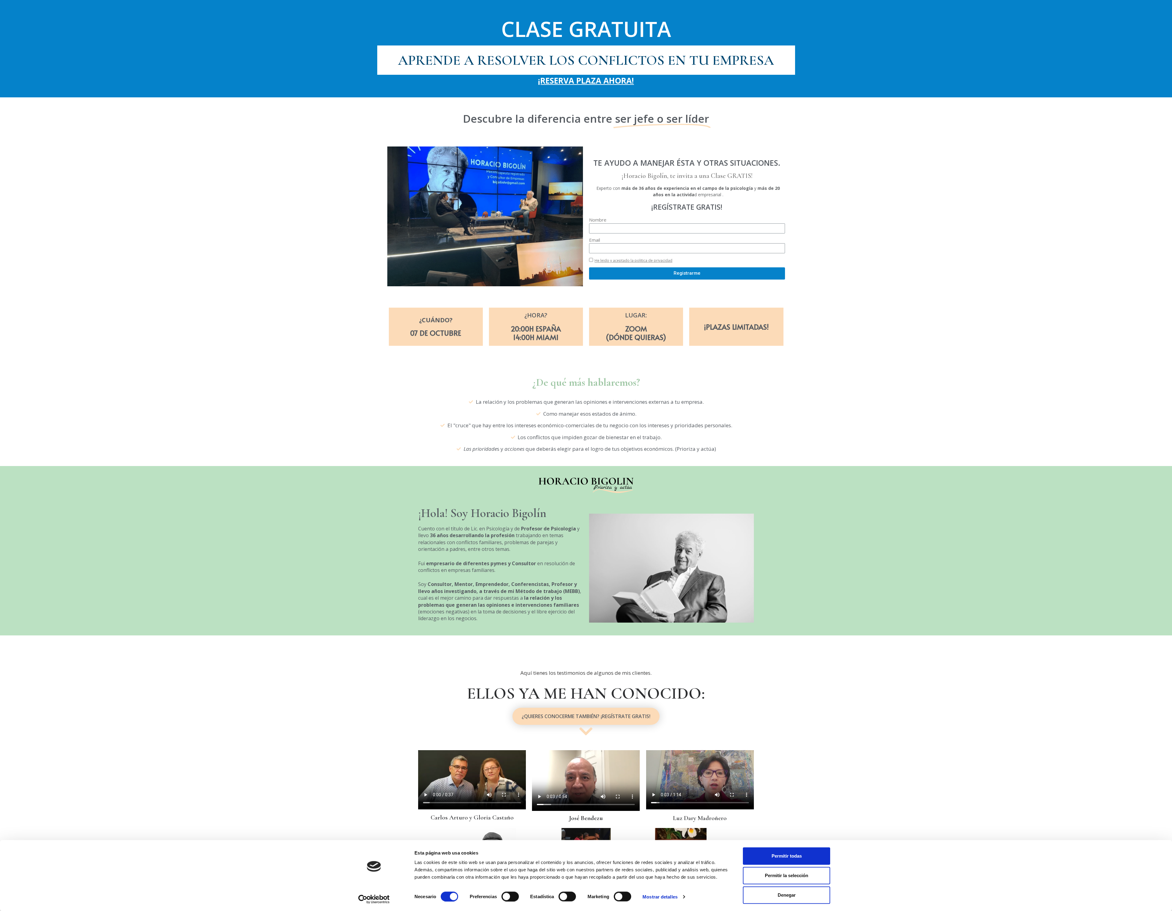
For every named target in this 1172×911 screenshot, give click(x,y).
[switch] (510, 896)
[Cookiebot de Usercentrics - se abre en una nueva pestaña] (374, 899)
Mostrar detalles (660, 896)
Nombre (597, 220)
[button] (586, 716)
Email (594, 240)
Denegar (787, 895)
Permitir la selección (786, 875)
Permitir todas (787, 856)
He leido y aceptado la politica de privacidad (633, 260)
